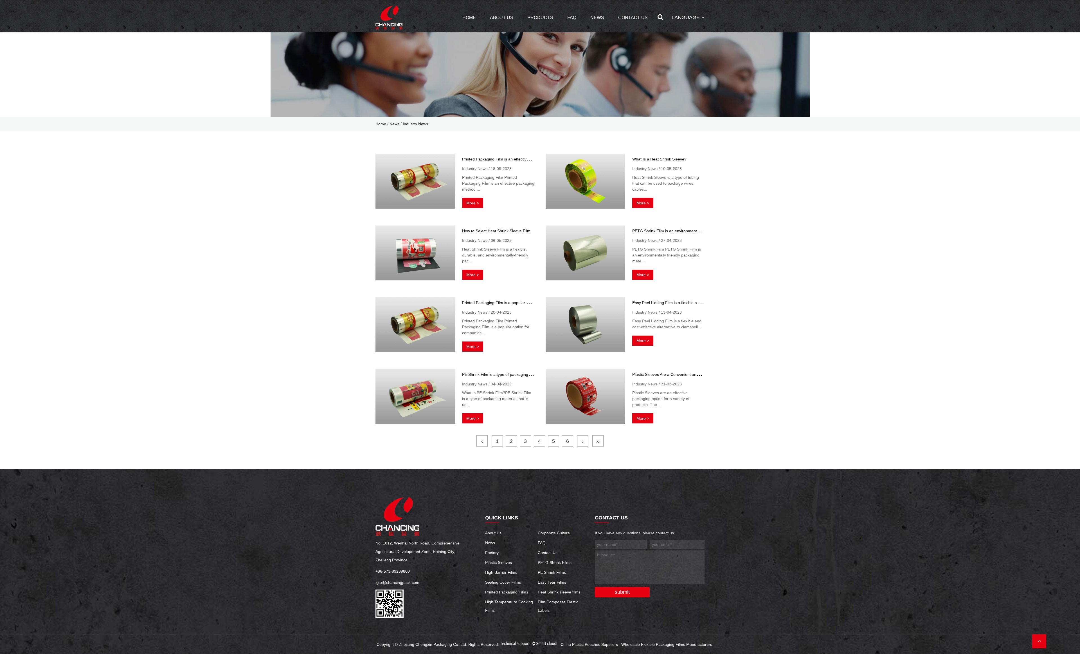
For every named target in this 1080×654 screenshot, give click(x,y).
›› (598, 441)
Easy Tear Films (552, 582)
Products (540, 17)
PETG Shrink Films (555, 562)
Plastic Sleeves (498, 562)
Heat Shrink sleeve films (559, 592)
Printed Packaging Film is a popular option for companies (513, 302)
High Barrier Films (501, 572)
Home (469, 17)
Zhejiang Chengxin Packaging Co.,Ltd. (433, 644)
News (597, 17)
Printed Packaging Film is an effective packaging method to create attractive (529, 159)
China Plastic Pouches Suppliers (589, 644)
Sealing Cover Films (503, 582)
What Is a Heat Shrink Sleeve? (659, 159)
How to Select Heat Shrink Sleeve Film (496, 231)
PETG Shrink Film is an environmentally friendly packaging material (692, 231)
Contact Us (633, 17)
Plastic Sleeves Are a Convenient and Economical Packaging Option (692, 374)
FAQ (571, 17)
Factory (492, 552)
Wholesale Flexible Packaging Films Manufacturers (666, 644)
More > (472, 203)
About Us (501, 17)
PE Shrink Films (552, 572)
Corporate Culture (554, 533)
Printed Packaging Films (506, 592)
